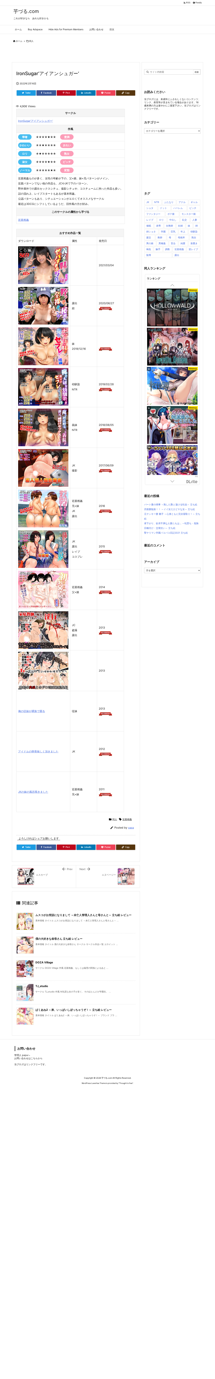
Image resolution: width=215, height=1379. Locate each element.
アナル (182, 202)
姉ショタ (151, 231)
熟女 (193, 237)
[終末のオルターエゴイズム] (172, 386)
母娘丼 (181, 237)
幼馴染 (194, 231)
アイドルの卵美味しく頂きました (38, 751)
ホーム (19, 41)
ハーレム (178, 208)
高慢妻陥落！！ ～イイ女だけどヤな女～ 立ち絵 (169, 509)
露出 (177, 255)
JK (147, 202)
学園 (163, 231)
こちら (34, 1058)
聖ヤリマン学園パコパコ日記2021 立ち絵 (166, 532)
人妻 (194, 219)
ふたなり (169, 202)
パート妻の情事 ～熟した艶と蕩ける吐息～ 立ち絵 (170, 504)
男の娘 (149, 243)
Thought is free (125, 1083)
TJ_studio (41, 986)
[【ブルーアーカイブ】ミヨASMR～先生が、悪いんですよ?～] (172, 347)
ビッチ (192, 208)
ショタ (149, 208)
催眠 (148, 225)
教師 (160, 237)
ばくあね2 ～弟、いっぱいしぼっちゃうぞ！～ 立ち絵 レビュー (73, 1009)
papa (131, 827)
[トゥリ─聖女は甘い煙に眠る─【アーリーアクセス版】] (172, 425)
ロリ (161, 219)
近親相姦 (23, 220)
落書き (194, 243)
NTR (156, 202)
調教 (167, 249)
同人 (31, 41)
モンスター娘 (189, 213)
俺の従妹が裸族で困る (31, 711)
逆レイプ (193, 249)
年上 (183, 231)
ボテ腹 (171, 213)
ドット (163, 208)
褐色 (148, 249)
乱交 (184, 219)
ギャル (194, 202)
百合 (173, 243)
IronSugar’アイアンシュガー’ (35, 121)
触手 (158, 249)
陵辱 (148, 255)
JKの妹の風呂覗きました (33, 791)
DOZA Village (44, 962)
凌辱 (158, 225)
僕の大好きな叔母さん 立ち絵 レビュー (58, 938)
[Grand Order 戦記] (172, 308)
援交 (148, 237)
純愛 (183, 243)
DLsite (192, 482)
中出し (172, 219)
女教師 (169, 225)
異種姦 (162, 243)
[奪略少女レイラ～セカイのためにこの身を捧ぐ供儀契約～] (172, 464)
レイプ (149, 219)
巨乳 (173, 231)
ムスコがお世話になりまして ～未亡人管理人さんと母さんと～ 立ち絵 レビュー (83, 915)
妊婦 (180, 225)
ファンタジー (153, 213)
